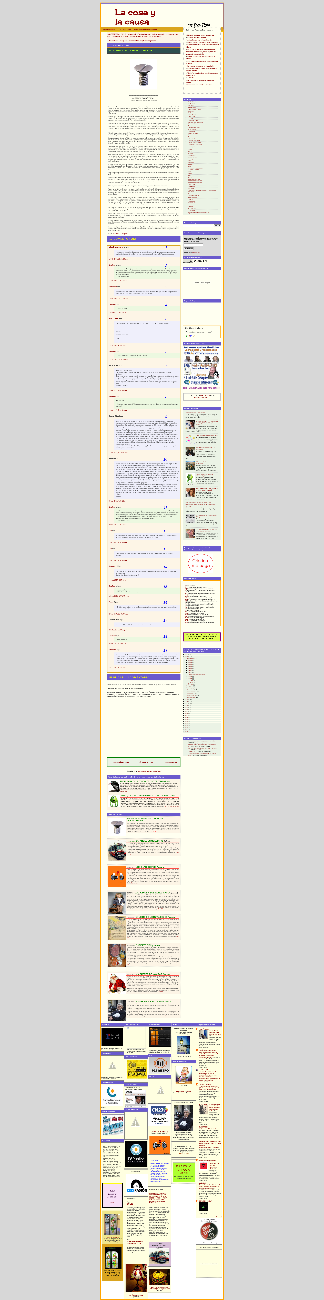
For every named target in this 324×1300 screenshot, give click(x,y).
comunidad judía (193, 120)
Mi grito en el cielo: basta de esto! (195, 412)
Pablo (111, 602)
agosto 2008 (190, 689)
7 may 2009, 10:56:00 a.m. (118, 359)
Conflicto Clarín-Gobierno (195, 122)
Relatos (190, 199)
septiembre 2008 (192, 691)
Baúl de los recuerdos (194, 109)
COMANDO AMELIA (205, 1201)
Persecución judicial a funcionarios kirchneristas (202, 190)
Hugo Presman (204, 1029)
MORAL (190, 177)
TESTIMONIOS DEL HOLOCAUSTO (198, 212)
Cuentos (190, 126)
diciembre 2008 (191, 697)
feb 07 (190, 668)
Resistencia (191, 201)
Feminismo (191, 135)
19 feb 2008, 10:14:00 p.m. (118, 298)
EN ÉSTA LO (183, 1166)
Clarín (115, 29)
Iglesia (190, 149)
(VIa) (186, 595)
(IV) (186, 590)
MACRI (183, 1173)
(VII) (186, 598)
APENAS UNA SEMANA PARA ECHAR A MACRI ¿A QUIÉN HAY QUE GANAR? (207, 422)
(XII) (186, 611)
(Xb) (186, 607)
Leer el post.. (124, 791)
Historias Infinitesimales (195, 144)
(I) (185, 586)
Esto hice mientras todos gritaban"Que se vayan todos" (159, 1287)
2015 (186, 711)
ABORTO (190, 78)
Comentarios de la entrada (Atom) (150, 771)
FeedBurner (196, 252)
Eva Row (112, 265)
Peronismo (191, 188)
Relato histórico (192, 197)
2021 (186, 723)
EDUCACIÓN (192, 129)
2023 (186, 727)
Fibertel (190, 137)
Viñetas (190, 214)
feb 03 (190, 662)
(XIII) (186, 613)
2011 (186, 703)
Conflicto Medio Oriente (195, 124)
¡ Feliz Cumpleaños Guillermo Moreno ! (207, 435)
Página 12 (107, 29)
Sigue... (155, 831)
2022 (186, 725)
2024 (186, 729)
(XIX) (186, 622)
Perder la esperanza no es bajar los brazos (202, 42)
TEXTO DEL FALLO (170, 806)
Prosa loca (191, 194)
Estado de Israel (193, 133)
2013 (186, 707)
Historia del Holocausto (194, 142)
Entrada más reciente (120, 762)
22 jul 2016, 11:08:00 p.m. (118, 630)
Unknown (112, 566)
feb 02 (190, 660)
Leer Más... (161, 909)
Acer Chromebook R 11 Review (208, 1147)
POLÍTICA (191, 192)
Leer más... (134, 883)
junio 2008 (190, 685)
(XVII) (186, 619)
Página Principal (146, 762)
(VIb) (186, 596)
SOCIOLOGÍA (192, 208)
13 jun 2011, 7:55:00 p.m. (118, 390)
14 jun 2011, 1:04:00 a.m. (118, 410)
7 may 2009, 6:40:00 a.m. (118, 345)
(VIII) (186, 599)
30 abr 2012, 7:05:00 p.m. (118, 501)
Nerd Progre (113, 318)
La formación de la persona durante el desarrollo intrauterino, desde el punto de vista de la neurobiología (201, 52)
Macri (189, 160)
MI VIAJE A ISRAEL (194, 170)
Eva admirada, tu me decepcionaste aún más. (201, 741)
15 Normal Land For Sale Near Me (209, 1129)
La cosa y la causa (205, 1084)
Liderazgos (191, 159)
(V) (186, 593)
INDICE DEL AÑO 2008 (183, 1091)
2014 (186, 709)
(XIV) (186, 614)
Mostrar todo (219, 1216)
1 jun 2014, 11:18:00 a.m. (118, 560)
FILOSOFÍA (191, 138)
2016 (186, 713)
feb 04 (190, 664)
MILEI (189, 171)
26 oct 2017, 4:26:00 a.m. (118, 667)
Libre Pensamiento (116, 247)
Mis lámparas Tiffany (136, 1295)
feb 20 (190, 679)
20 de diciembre (192, 102)
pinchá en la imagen (112, 1237)
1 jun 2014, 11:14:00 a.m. (118, 542)
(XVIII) (187, 620)
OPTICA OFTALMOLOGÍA (195, 181)
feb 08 (190, 670)
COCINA (190, 118)
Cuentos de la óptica (120, 234)
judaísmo (190, 153)
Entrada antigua (170, 762)
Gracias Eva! (192, 751)
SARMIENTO (192, 203)
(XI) (186, 610)
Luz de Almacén (125, 29)
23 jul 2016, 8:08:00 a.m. (118, 644)
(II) (185, 587)
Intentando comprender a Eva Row (199, 85)
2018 (186, 717)
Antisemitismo (192, 107)
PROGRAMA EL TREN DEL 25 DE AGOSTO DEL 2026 (215, 1032)
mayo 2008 (190, 683)
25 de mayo (191, 103)
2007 (186, 654)
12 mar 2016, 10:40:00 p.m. (119, 596)
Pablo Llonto (192, 184)
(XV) (186, 616)
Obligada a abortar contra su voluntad (200, 35)
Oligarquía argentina (194, 179)
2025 (186, 731)
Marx (189, 166)
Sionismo (190, 206)
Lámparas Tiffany (193, 157)
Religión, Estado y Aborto (196, 37)
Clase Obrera (192, 114)
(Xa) (186, 604)
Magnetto (191, 162)
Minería (190, 173)
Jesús (189, 151)
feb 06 (190, 666)
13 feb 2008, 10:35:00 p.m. (118, 259)
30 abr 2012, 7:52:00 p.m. (118, 524)
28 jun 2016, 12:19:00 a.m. (118, 614)
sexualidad (191, 205)
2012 (186, 705)
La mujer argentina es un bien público (200, 66)
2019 (186, 719)
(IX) (186, 601)
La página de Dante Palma (207, 1050)
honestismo (191, 146)
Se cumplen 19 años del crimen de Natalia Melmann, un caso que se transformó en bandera (209, 1186)
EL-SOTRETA (203, 1127)
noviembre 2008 (191, 695)
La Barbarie (203, 1183)
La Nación (137, 29)
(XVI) (186, 617)
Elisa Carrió (191, 131)
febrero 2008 (191, 658)
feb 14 (190, 677)
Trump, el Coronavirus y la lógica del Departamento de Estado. (214, 1165)
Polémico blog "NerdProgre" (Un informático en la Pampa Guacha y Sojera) (210, 1143)
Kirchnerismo (192, 155)
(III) (186, 589)
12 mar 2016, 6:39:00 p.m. (118, 580)
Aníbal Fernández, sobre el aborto (199, 40)
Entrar (112, 1202)
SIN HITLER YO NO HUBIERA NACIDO (135, 1243)
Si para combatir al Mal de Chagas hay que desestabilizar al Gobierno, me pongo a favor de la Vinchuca (200, 504)
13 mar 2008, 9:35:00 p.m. (118, 312)
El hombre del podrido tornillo (130, 50)
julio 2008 (190, 687)
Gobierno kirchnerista (194, 140)
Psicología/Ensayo (193, 195)
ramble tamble (203, 1070)
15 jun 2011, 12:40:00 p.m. (118, 453)
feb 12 (190, 672)
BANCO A (184, 1169)
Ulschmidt (113, 286)
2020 (186, 721)
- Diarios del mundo (149, 29)
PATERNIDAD (192, 186)
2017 (186, 715)
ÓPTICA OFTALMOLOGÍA (195, 183)
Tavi (110, 530)
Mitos (189, 175)
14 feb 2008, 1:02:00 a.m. (118, 280)
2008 (186, 656)
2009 (186, 699)
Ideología (191, 148)
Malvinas (190, 164)
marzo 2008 (190, 681)
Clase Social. (192, 116)
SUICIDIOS (191, 210)
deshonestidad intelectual (207, 1160)
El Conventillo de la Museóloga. (209, 1104)
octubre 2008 (191, 693)
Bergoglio (191, 111)
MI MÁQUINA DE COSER (195, 168)
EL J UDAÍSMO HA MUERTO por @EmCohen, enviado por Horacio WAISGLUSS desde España (209, 1088)
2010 (186, 701)
